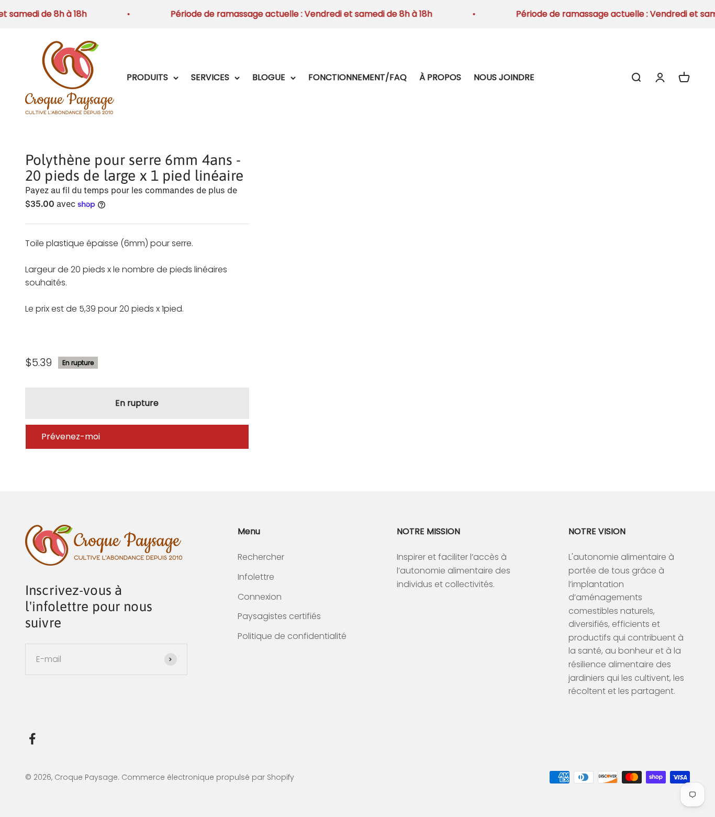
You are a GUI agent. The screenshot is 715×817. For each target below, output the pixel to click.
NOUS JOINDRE (504, 77)
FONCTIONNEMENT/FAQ (357, 77)
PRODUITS (147, 77)
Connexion (260, 597)
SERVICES (210, 77)
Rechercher (261, 557)
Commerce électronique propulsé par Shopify (207, 777)
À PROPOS (440, 77)
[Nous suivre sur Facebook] (32, 739)
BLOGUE (268, 77)
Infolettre (256, 577)
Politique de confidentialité (292, 636)
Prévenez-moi (70, 436)
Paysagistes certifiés (279, 616)
